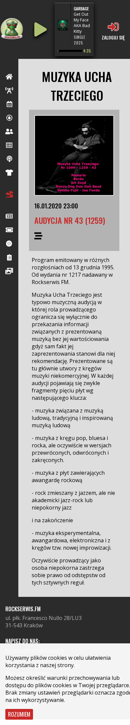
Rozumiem (19, 714)
